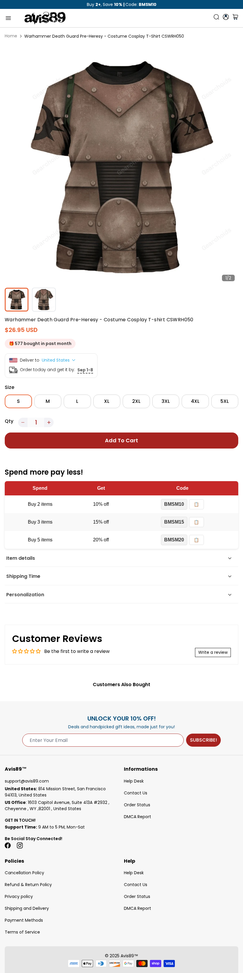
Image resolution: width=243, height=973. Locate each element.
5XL (224, 401)
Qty (9, 421)
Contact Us (135, 793)
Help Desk (134, 781)
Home (11, 36)
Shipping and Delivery (27, 908)
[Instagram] (20, 845)
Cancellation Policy (24, 873)
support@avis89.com (27, 781)
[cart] (235, 18)
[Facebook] (8, 845)
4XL (195, 401)
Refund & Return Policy (28, 885)
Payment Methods (24, 920)
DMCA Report (137, 817)
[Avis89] (45, 18)
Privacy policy (19, 896)
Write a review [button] (213, 652)
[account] (226, 17)
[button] (23, 422)
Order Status (137, 805)
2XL (136, 401)
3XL (166, 401)
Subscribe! (203, 740)
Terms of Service (22, 932)
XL (106, 401)
